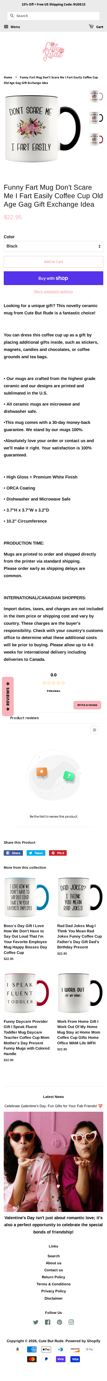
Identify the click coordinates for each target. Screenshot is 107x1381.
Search (54, 1256)
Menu (15, 27)
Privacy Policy (53, 1291)
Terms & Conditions (54, 1284)
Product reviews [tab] (24, 717)
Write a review (87, 705)
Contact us (53, 1270)
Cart (99, 27)
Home (8, 77)
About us (53, 1263)
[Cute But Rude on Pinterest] (59, 1323)
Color (9, 236)
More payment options (53, 291)
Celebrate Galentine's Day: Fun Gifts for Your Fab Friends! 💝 (53, 1106)
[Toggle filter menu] (94, 730)
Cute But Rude (51, 1341)
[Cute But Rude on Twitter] (36, 1323)
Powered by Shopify (82, 1341)
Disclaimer (54, 1298)
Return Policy (53, 1277)
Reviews (8, 696)
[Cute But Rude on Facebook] (48, 1323)
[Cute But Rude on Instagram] (71, 1323)
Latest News (53, 1097)
